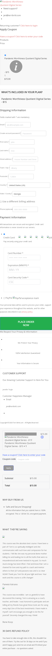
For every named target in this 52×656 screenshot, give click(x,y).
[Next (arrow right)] (47, 328)
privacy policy (27, 312)
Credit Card (9, 237)
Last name (4, 150)
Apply (8, 468)
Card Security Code (18, 277)
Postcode (4, 176)
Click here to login (28, 25)
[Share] (38, 3)
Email (2, 124)
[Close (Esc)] (43, 3)
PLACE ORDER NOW (26, 323)
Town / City (5, 168)
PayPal (9, 297)
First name (4, 142)
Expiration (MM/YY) (18, 265)
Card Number (15, 253)
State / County (6, 193)
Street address (6, 159)
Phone (6, 209)
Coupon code (9, 458)
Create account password (10, 133)
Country (3, 185)
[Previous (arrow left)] (4, 328)
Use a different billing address (19, 201)
